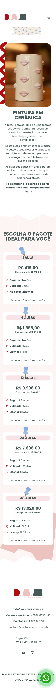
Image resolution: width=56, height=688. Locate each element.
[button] (48, 17)
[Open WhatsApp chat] (45, 677)
